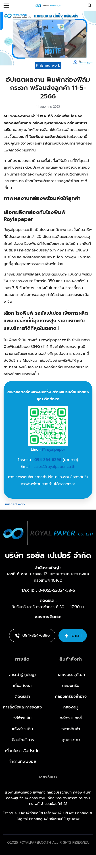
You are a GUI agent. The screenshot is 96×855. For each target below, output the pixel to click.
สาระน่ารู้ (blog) (22, 674)
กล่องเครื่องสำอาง (71, 696)
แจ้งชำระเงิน (22, 729)
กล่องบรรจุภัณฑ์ (70, 674)
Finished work (48, 65)
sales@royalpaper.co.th (54, 466)
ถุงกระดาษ (71, 740)
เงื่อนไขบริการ (22, 740)
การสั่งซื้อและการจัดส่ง (22, 707)
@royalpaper (53, 449)
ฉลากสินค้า (70, 729)
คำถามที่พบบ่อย (22, 761)
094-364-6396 (47, 460)
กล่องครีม (70, 685)
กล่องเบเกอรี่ (71, 718)
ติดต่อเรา (22, 696)
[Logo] (48, 5)
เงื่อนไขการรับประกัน (22, 751)
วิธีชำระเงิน (22, 718)
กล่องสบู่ (70, 707)
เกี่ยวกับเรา (22, 685)
